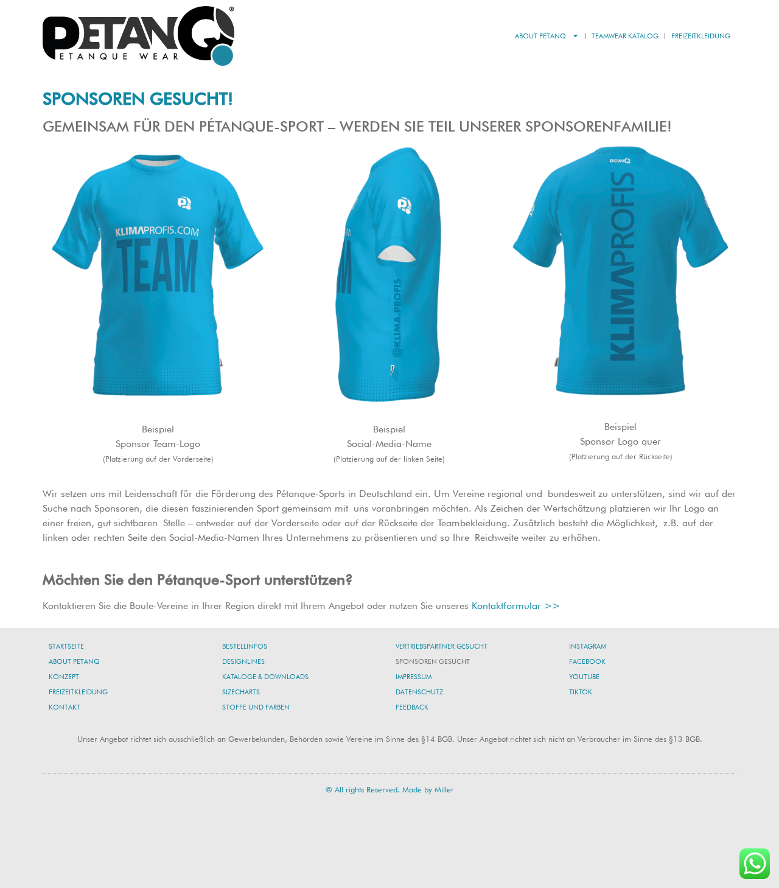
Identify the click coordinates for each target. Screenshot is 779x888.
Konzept (64, 676)
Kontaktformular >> (516, 605)
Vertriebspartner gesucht (441, 646)
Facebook (587, 661)
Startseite (66, 646)
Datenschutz (419, 692)
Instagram (587, 646)
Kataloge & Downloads (265, 676)
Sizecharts (241, 692)
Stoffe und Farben (256, 707)
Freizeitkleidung (700, 36)
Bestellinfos (244, 646)
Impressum (413, 676)
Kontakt (64, 707)
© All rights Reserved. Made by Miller (390, 789)
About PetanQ (540, 36)
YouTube (584, 676)
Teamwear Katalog (625, 36)
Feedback (412, 707)
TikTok (580, 692)
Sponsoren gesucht (433, 661)
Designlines (243, 661)
